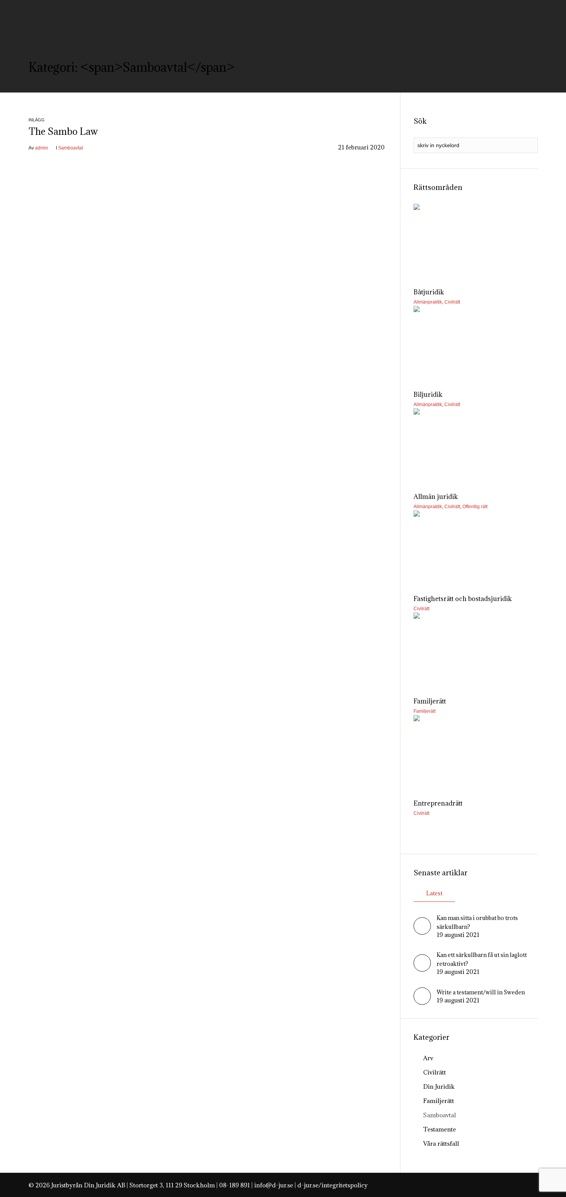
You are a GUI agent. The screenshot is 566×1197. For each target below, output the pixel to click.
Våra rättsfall (441, 1143)
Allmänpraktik (428, 302)
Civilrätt (452, 302)
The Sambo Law (63, 131)
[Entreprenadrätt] (476, 752)
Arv (428, 1058)
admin (41, 148)
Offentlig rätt (474, 506)
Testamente (439, 1129)
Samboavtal (70, 148)
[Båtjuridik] (476, 241)
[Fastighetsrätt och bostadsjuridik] (476, 547)
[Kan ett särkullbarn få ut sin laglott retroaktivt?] (422, 969)
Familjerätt (424, 711)
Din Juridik (439, 1086)
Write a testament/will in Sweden (481, 992)
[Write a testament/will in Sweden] (422, 1002)
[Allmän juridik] (476, 445)
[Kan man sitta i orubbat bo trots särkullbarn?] (422, 932)
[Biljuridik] (476, 343)
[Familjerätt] (476, 650)
